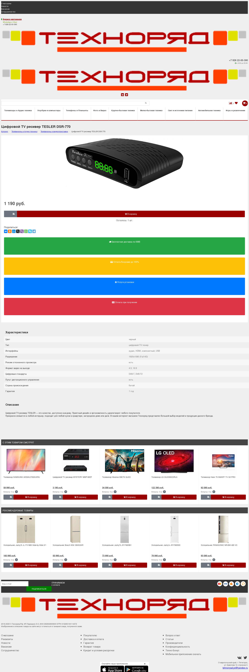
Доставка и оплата (93, 639)
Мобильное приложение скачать (183, 654)
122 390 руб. (157, 487)
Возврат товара (91, 646)
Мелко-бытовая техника (151, 110)
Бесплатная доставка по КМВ (125, 241)
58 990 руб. (9, 487)
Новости (4, 6)
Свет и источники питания (180, 110)
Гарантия (88, 642)
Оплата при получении (126, 302)
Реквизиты (7, 639)
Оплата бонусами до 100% (126, 261)
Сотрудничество (8, 11)
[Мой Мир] (14, 231)
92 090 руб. (206, 487)
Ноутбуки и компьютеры (49, 110)
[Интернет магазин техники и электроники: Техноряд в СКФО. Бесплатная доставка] (124, 40)
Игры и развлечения (235, 110)
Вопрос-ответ (173, 635)
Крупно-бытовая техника (123, 110)
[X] (18, 231)
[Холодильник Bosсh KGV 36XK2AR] (75, 529)
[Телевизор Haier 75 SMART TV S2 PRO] (223, 461)
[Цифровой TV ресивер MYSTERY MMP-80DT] (75, 461)
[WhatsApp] (26, 231)
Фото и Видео (99, 110)
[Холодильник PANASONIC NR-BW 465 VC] (223, 529)
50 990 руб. (58, 555)
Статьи (169, 639)
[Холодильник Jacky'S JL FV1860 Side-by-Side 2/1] (26, 529)
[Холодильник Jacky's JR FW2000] (174, 529)
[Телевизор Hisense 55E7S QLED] (124, 461)
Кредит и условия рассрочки (98, 650)
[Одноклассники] (10, 231)
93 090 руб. (206, 555)
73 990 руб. (107, 555)
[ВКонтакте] (5, 231)
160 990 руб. (9, 555)
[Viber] (22, 231)
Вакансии (5, 8)
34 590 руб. (107, 487)
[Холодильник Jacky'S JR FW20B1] (124, 529)
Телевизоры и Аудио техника (18, 110)
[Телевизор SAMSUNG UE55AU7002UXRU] (26, 461)
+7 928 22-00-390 (238, 60)
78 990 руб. (157, 555)
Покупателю (90, 635)
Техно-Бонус (172, 650)
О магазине (6, 3)
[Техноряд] (124, 78)
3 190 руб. (58, 487)
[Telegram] (34, 231)
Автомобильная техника (209, 110)
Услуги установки (125, 282)
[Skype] (30, 231)
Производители (174, 642)
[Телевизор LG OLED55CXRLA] (174, 461)
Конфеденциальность (178, 646)
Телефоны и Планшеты (77, 110)
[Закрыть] (144, 665)
